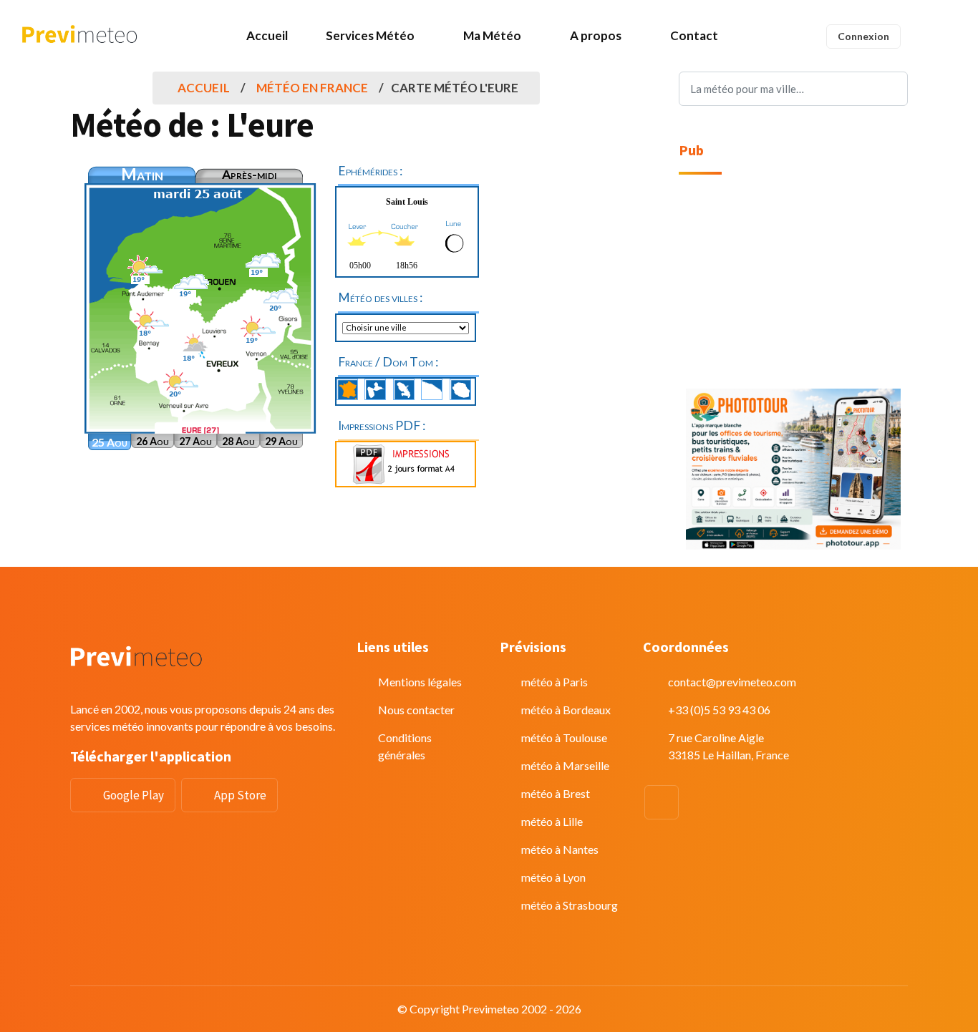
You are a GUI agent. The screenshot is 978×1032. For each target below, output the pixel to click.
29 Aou (281, 441)
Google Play (133, 795)
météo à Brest (555, 793)
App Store (240, 795)
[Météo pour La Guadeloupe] (375, 389)
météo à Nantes (560, 849)
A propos (595, 35)
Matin (142, 174)
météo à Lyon (553, 877)
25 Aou (109, 442)
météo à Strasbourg (569, 905)
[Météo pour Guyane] (431, 389)
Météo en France (312, 87)
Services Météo (370, 35)
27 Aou (195, 441)
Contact (694, 35)
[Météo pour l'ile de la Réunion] (460, 389)
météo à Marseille (565, 765)
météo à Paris (554, 681)
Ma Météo (492, 35)
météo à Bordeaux (566, 709)
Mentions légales (420, 681)
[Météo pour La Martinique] (404, 389)
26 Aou (152, 441)
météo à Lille (552, 821)
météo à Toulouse (564, 737)
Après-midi (249, 174)
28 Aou (238, 441)
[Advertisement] (793, 282)
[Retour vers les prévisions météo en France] (347, 389)
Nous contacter (416, 709)
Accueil (267, 35)
